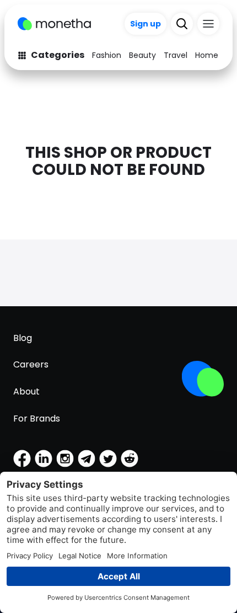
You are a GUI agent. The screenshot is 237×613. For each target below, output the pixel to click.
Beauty (142, 55)
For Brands (36, 418)
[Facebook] (22, 458)
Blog (22, 338)
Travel (175, 55)
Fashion (106, 55)
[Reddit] (129, 458)
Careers (31, 364)
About (26, 391)
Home (206, 55)
